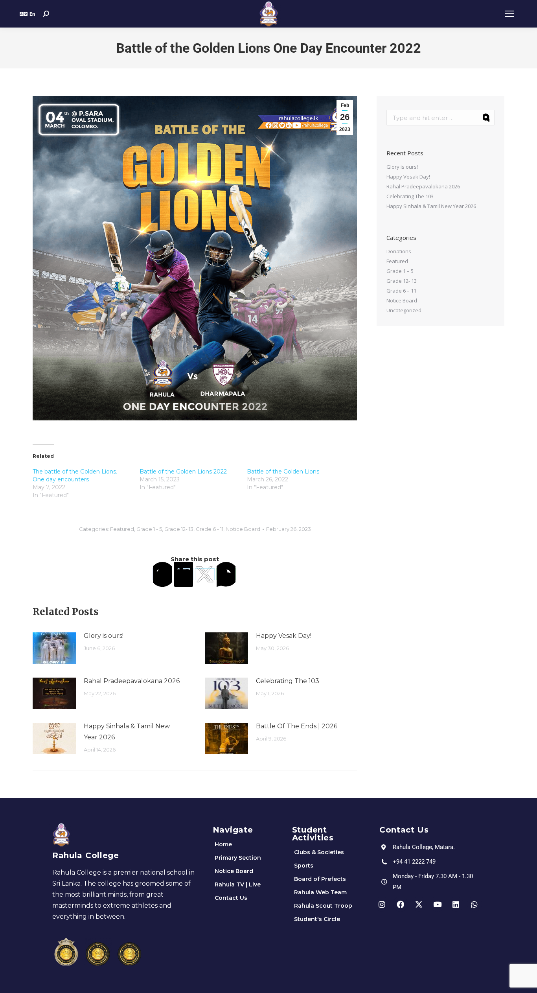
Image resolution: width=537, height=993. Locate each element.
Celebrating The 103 (287, 681)
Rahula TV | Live (238, 884)
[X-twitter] (419, 904)
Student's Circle (317, 919)
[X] (205, 574)
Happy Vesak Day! (283, 635)
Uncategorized (403, 310)
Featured (122, 529)
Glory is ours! (103, 635)
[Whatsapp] (474, 904)
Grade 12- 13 (178, 529)
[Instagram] (382, 904)
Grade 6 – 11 (401, 290)
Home (223, 844)
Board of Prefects (320, 878)
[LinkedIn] (183, 574)
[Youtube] (437, 904)
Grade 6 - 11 (209, 529)
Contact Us (231, 897)
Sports (303, 865)
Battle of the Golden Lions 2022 (183, 471)
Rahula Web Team (320, 892)
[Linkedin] (456, 904)
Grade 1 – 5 (400, 271)
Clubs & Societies (319, 852)
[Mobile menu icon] (509, 14)
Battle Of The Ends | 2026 (296, 726)
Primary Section (238, 857)
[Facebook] (162, 574)
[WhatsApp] (226, 574)
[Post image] (54, 648)
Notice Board (243, 529)
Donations (398, 251)
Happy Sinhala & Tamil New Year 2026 (127, 731)
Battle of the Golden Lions (283, 471)
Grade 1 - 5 (149, 529)
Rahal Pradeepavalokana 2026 (132, 681)
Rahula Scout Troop (323, 905)
